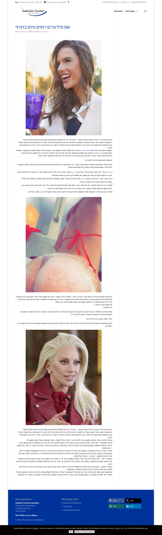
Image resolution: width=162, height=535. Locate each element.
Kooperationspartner (139, 2)
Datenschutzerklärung (111, 2)
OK (71, 532)
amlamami (23, 32)
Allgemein (45, 32)
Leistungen (130, 11)
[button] (116, 500)
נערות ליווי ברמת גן (82, 150)
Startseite (118, 11)
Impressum (125, 2)
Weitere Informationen (84, 532)
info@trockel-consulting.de (32, 520)
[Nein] (159, 530)
